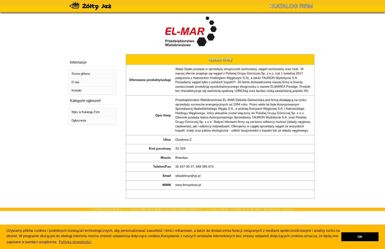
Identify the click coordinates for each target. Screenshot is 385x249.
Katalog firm (292, 6)
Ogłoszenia (79, 120)
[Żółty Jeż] (92, 5)
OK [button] (360, 237)
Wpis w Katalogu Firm (86, 112)
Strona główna (81, 73)
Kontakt (77, 90)
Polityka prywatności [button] (75, 242)
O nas (75, 82)
